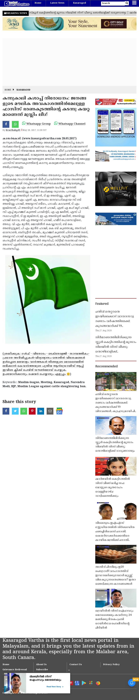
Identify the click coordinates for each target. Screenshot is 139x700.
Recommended (106, 366)
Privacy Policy (111, 664)
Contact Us (76, 664)
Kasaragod (79, 3)
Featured (101, 304)
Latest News (57, 3)
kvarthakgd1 (13, 130)
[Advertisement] (69, 62)
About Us (41, 664)
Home (38, 3)
